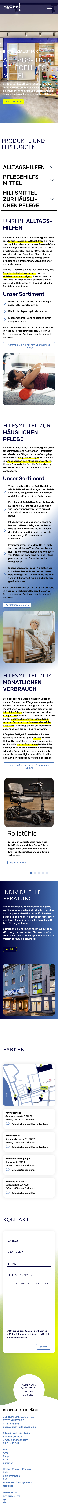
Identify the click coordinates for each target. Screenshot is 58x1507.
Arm (5, 1452)
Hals (5, 1449)
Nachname (15, 1252)
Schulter (8, 1462)
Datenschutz (11, 1496)
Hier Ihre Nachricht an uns (27, 1283)
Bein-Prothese (11, 1475)
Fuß (5, 1479)
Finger (6, 1456)
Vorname (14, 1241)
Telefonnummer (19, 1275)
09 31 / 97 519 (11, 1443)
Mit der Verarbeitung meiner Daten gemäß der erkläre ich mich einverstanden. (28, 1334)
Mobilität (8, 1485)
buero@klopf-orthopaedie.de (19, 1426)
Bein (5, 1472)
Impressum (10, 1492)
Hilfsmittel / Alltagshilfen (17, 1482)
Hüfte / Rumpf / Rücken (17, 1469)
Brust (6, 1459)
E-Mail (11, 1263)
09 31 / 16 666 (11, 1423)
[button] (31, 873)
